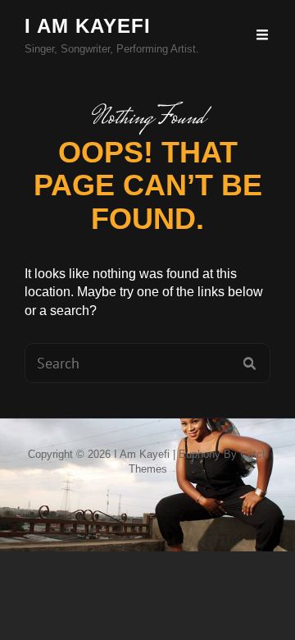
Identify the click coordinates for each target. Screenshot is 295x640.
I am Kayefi (88, 26)
